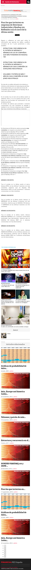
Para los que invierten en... (13, 489)
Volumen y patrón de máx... (13, 417)
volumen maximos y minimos (10, 17)
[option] (15, 385)
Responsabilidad (13, 567)
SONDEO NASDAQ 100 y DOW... (12, 464)
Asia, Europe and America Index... (13, 392)
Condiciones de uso (5, 567)
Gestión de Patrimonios (12, 2)
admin (16, 18)
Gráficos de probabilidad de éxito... (13, 367)
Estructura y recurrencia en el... (15, 440)
